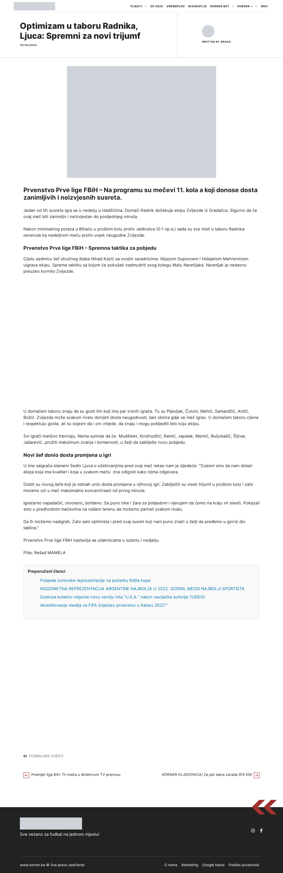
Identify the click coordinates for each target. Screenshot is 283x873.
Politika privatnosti (244, 865)
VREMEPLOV (175, 6)
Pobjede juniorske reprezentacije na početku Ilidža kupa (95, 580)
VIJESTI (136, 6)
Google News (213, 865)
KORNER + (245, 6)
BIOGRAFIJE (197, 6)
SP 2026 (156, 6)
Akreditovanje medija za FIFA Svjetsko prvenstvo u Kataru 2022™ (103, 605)
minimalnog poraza (55, 229)
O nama (170, 865)
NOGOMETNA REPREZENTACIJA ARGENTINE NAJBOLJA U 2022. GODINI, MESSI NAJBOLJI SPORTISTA (142, 588)
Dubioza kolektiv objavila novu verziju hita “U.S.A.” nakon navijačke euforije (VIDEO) (122, 596)
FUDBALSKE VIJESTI (46, 756)
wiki (264, 6)
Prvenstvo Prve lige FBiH (53, 248)
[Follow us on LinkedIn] (261, 830)
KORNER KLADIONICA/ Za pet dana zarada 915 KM (207, 774)
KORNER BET (219, 6)
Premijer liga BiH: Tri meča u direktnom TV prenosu (75, 774)
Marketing (189, 865)
